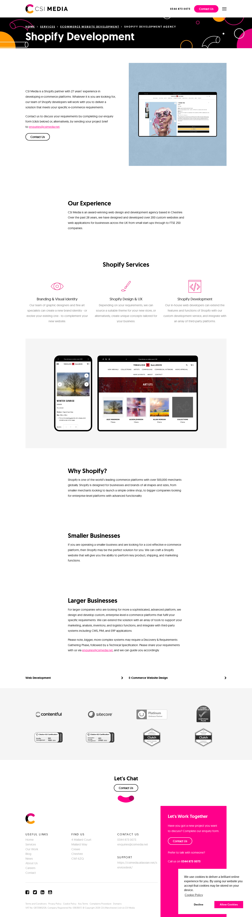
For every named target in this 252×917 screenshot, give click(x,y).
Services (47, 26)
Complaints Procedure (100, 903)
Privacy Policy (54, 903)
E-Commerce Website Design (148, 678)
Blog (28, 854)
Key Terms (83, 903)
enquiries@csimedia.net (44, 127)
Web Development (38, 678)
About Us (31, 863)
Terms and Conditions (36, 903)
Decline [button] (198, 904)
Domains (117, 903)
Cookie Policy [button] (194, 895)
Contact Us (206, 9)
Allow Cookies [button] (229, 904)
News (29, 858)
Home (30, 26)
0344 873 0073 (126, 839)
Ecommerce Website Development (89, 26)
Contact (30, 873)
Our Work (31, 849)
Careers (30, 868)
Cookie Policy (69, 903)
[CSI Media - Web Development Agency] (46, 8)
